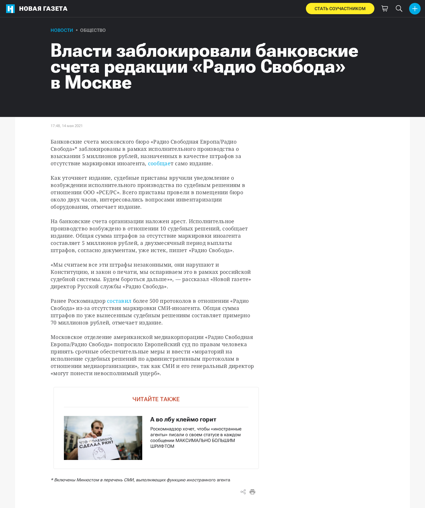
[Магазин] (384, 8)
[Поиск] (399, 8)
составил (120, 300)
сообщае (159, 163)
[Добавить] (415, 8)
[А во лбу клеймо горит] (156, 428)
